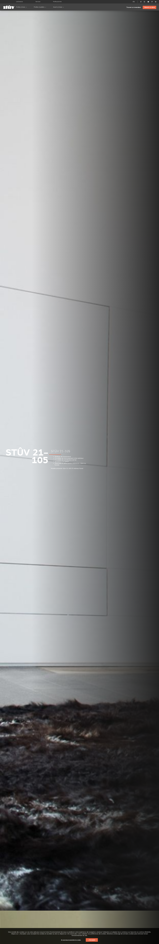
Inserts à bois (57, 7)
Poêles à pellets (39, 7)
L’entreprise (19, 1)
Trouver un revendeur (133, 7)
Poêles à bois (20, 7)
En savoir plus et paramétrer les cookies (71, 940)
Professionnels (57, 1)
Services (38, 1)
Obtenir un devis (149, 7)
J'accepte (92, 940)
